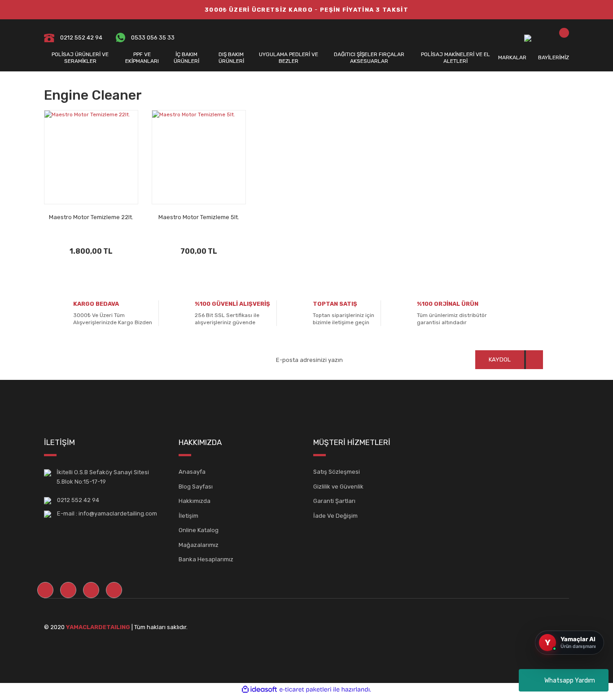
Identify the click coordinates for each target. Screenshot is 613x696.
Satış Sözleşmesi (336, 471)
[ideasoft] (259, 689)
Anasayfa (192, 471)
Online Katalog (199, 530)
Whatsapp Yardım (569, 680)
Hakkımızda (194, 501)
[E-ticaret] (305, 689)
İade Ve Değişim (335, 515)
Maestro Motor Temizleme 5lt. (198, 217)
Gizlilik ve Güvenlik (338, 486)
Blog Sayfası (196, 486)
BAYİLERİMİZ (553, 57)
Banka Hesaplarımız (206, 559)
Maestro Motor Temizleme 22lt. (91, 217)
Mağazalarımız (199, 545)
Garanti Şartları (334, 501)
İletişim (188, 515)
